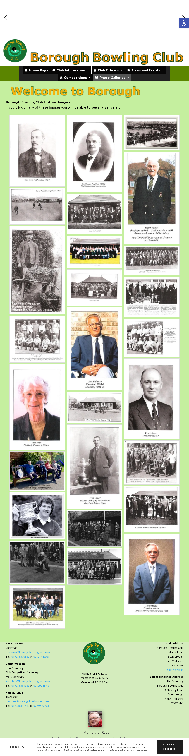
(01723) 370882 (20, 656)
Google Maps (175, 669)
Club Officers (108, 70)
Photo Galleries (112, 77)
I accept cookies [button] (169, 746)
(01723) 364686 (20, 685)
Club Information (71, 70)
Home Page (38, 70)
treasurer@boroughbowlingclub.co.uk (28, 701)
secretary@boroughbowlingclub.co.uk (28, 681)
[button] (184, 23)
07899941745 (41, 685)
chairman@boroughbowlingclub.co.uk (28, 652)
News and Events (146, 70)
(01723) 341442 (20, 705)
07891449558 (41, 656)
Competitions (75, 77)
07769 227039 (41, 705)
